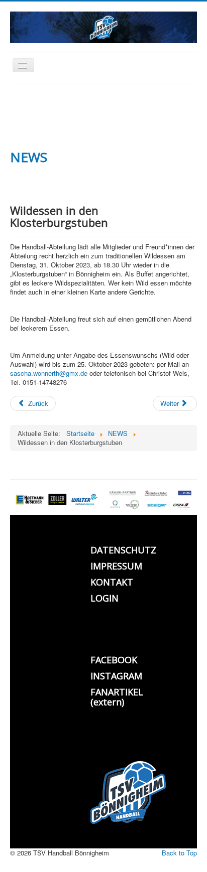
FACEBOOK (113, 660)
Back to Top (179, 852)
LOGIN (104, 598)
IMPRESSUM (116, 566)
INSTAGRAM (116, 676)
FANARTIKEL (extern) (116, 697)
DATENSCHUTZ (123, 550)
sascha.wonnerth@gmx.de (48, 373)
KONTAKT (111, 582)
